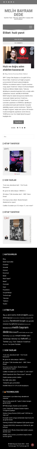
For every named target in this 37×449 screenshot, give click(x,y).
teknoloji (14, 339)
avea (5, 318)
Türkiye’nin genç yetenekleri (11, 383)
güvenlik (31, 321)
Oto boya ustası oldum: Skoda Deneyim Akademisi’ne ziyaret (15, 368)
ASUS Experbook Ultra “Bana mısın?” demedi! (17, 374)
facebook (14, 320)
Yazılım (5, 304)
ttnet (18, 339)
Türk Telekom (18, 342)
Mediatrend (7, 328)
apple (25, 315)
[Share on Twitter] (20, 128)
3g (4, 315)
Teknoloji (5, 298)
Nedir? (5, 281)
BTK (32, 318)
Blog (6, 74)
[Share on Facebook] (17, 128)
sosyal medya (20, 336)
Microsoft (13, 332)
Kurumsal (15, 74)
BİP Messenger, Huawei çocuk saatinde (15, 406)
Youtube (17, 344)
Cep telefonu (6, 321)
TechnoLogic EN (24, 446)
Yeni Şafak (11, 344)
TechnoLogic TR (13, 446)
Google (22, 321)
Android (20, 315)
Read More (18, 122)
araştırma (30, 315)
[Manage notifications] (32, 444)
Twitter (5, 342)
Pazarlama (6, 290)
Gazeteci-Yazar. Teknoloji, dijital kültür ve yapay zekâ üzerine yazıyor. (18, 18)
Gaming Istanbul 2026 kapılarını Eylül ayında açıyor (18, 422)
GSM (27, 321)
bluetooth (28, 318)
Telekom (25, 74)
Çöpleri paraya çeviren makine (12, 377)
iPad (10, 324)
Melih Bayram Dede (19, 13)
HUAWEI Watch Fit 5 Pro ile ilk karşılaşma (15, 385)
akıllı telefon (12, 315)
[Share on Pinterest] (22, 128)
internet (5, 324)
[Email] (25, 128)
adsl (6, 315)
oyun (31, 332)
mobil (20, 332)
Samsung (6, 336)
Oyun (4, 287)
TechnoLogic (7, 295)
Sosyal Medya (7, 292)
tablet (28, 335)
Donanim (5, 264)
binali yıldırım (16, 318)
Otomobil (6, 284)
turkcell (24, 338)
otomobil (28, 332)
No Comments (18, 43)
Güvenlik (5, 267)
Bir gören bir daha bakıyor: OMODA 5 (14, 191)
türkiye (10, 342)
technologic (7, 339)
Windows (5, 344)
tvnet (29, 339)
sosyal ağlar (12, 335)
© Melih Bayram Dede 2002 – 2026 (18, 444)
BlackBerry (22, 318)
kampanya (20, 324)
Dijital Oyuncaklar (8, 262)
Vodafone (26, 342)
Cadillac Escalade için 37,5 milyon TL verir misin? (18, 205)
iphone (14, 324)
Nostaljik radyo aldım (9, 380)
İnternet (10, 74)
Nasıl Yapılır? (7, 278)
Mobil (20, 74)
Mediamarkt (27, 324)
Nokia (23, 332)
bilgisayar (10, 318)
